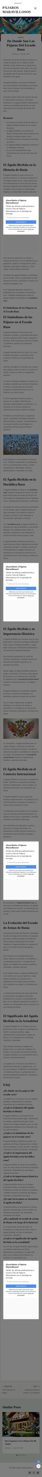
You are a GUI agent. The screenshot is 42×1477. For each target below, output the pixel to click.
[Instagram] (38, 1472)
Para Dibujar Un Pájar (8, 1390)
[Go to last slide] (5, 1432)
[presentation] (21, 1424)
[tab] (16, 1455)
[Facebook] (30, 1472)
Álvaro (16, 54)
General (21, 37)
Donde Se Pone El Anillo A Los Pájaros (31, 1390)
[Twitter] (34, 1472)
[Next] (36, 1432)
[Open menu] (36, 8)
